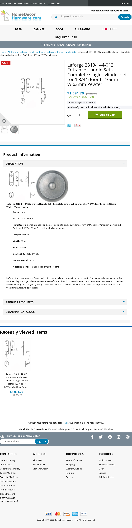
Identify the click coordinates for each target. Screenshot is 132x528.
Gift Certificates (106, 477)
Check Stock (6, 464)
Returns (70, 472)
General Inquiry (7, 460)
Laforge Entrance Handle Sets (61, 51)
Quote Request (7, 485)
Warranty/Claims (74, 468)
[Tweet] (69, 126)
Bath (18, 29)
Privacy (69, 477)
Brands (102, 472)
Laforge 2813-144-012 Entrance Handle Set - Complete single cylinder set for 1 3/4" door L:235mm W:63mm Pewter (16, 380)
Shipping (70, 464)
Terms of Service (74, 460)
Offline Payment (8, 481)
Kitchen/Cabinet (107, 464)
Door (59, 29)
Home (3, 51)
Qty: (69, 115)
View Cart (125, 3)
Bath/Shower (105, 460)
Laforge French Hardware (32, 51)
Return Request (7, 489)
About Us (37, 460)
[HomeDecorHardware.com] (20, 15)
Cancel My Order (8, 472)
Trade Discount (7, 493)
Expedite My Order (9, 477)
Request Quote (66, 37)
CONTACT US (54, 3)
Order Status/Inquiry (10, 468)
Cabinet (39, 29)
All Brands (82, 29)
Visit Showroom (40, 468)
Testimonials (39, 464)
